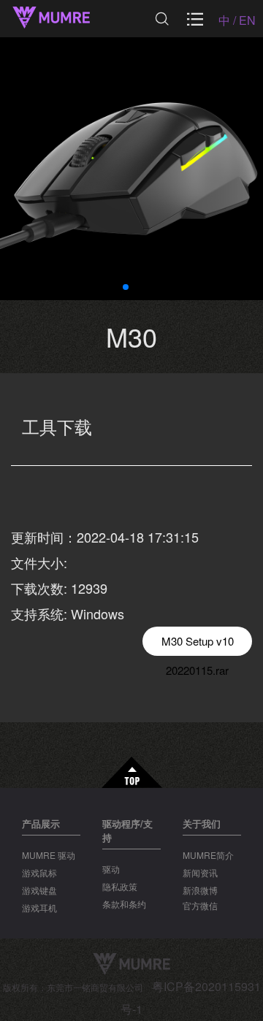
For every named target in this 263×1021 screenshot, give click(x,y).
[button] (126, 287)
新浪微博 (200, 890)
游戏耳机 (39, 907)
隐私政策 (119, 886)
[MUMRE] (66, 18)
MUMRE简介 (208, 855)
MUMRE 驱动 (48, 855)
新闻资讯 (200, 872)
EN (247, 20)
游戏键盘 (39, 890)
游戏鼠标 (39, 872)
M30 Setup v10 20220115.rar (197, 644)
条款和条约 (124, 904)
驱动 (111, 869)
